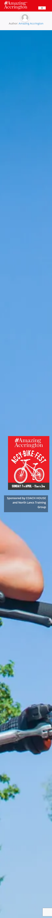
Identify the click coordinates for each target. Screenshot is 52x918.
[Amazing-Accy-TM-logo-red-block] (15, 2)
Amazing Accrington (31, 23)
